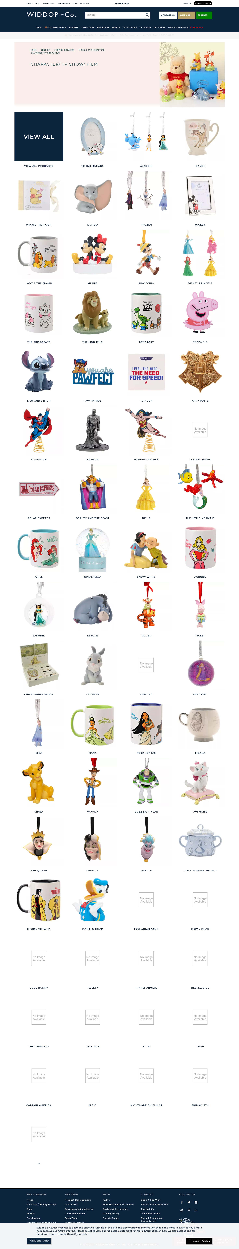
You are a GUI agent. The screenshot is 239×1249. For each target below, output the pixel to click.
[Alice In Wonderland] (200, 841)
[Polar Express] (38, 489)
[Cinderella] (92, 547)
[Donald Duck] (92, 900)
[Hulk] (146, 1017)
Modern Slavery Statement (118, 1204)
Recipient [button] (159, 27)
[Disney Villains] (38, 900)
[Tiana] (92, 723)
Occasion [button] (145, 27)
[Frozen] (146, 195)
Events (116, 27)
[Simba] (38, 782)
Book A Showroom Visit (155, 1204)
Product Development (78, 1200)
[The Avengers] (38, 1017)
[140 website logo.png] (51, 14)
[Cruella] (92, 841)
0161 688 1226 (121, 3)
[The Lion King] (92, 312)
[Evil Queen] (38, 841)
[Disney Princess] (200, 254)
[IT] (38, 1134)
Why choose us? (81, 3)
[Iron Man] (92, 1017)
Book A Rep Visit (150, 1200)
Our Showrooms (150, 1213)
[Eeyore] (92, 606)
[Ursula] (146, 841)
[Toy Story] (146, 312)
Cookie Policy (111, 1218)
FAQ (37, 3)
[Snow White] (146, 547)
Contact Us (48, 3)
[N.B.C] (92, 1076)
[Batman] (92, 430)
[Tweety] (92, 958)
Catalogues (130, 27)
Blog (29, 3)
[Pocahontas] (146, 723)
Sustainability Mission (115, 1209)
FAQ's (106, 1200)
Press (30, 1200)
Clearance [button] (196, 27)
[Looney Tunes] (200, 430)
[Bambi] (200, 136)
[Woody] (92, 782)
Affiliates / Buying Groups (42, 1204)
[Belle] (146, 489)
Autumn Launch (56, 27)
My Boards (167, 15)
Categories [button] (87, 27)
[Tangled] (146, 665)
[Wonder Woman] (146, 430)
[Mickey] (200, 195)
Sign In (187, 3)
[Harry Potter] (200, 371)
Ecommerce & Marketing (79, 1209)
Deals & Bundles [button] (178, 27)
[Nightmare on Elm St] (146, 1076)
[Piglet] (200, 606)
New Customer (203, 3)
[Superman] (38, 430)
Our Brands (63, 3)
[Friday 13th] (200, 1076)
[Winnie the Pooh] (38, 195)
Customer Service (75, 1213)
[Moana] (200, 723)
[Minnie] (92, 254)
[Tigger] (146, 606)
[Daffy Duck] (200, 900)
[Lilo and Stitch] (38, 371)
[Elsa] (38, 723)
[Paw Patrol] (92, 371)
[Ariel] (38, 547)
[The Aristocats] (38, 312)
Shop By (45, 50)
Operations (71, 1204)
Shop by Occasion (64, 50)
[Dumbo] (92, 195)
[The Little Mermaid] (200, 489)
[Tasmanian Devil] (146, 900)
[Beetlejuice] (200, 958)
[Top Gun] (146, 371)
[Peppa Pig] (200, 312)
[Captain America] (38, 1076)
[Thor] (200, 1017)
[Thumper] (92, 665)
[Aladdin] (146, 136)
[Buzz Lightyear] (146, 782)
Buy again (103, 27)
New (39, 27)
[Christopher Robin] (38, 665)
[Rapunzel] (200, 665)
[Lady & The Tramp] (38, 254)
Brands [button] (73, 27)
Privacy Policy (111, 1213)
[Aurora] (200, 547)
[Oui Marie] (200, 782)
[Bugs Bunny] (38, 958)
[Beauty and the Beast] (92, 489)
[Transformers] (146, 958)
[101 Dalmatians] (92, 136)
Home (34, 50)
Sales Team (71, 1218)
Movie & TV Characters (91, 50)
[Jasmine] (38, 606)
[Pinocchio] (146, 254)
